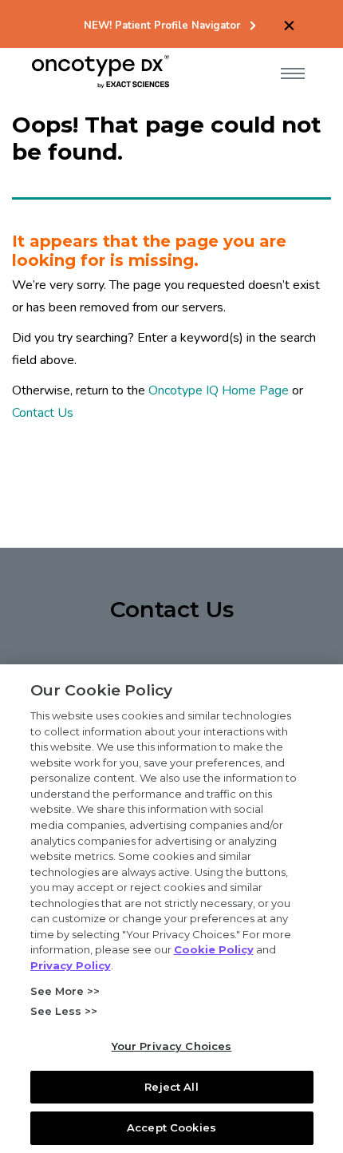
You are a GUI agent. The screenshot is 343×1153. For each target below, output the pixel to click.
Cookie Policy (214, 949)
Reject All (171, 1086)
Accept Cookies (171, 1127)
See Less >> (63, 1010)
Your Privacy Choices (172, 1046)
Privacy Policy (70, 965)
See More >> (65, 991)
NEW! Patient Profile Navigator (162, 26)
